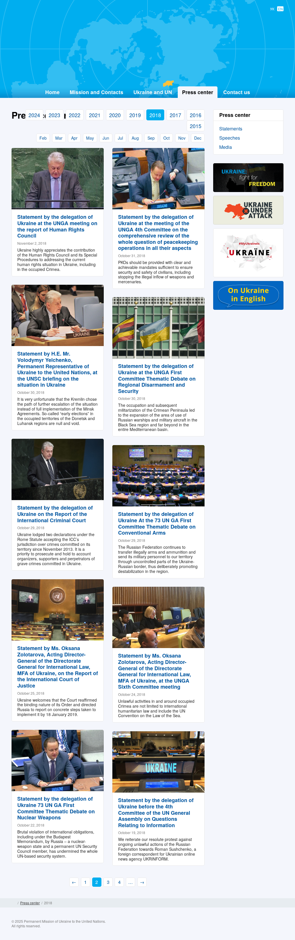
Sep (151, 138)
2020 (115, 115)
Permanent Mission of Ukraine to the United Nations (145, 72)
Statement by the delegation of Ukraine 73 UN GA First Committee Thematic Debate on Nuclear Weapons (56, 808)
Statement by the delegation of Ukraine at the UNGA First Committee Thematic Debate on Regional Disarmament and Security (157, 378)
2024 (34, 115)
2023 (54, 115)
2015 (195, 126)
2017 (175, 115)
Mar (59, 138)
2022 (74, 115)
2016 (195, 115)
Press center (30, 902)
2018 (155, 115)
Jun (106, 138)
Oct (166, 138)
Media (225, 147)
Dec (197, 138)
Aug (135, 138)
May (90, 138)
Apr (74, 138)
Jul (120, 138)
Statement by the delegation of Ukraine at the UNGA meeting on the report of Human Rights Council (57, 226)
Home (52, 92)
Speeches (229, 137)
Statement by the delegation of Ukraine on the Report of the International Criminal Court (55, 514)
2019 (135, 115)
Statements (230, 128)
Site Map (281, 902)
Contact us (236, 92)
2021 (95, 115)
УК (272, 8)
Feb (43, 138)
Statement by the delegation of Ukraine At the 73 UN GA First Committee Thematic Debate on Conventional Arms (157, 523)
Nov (182, 138)
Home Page (14, 902)
